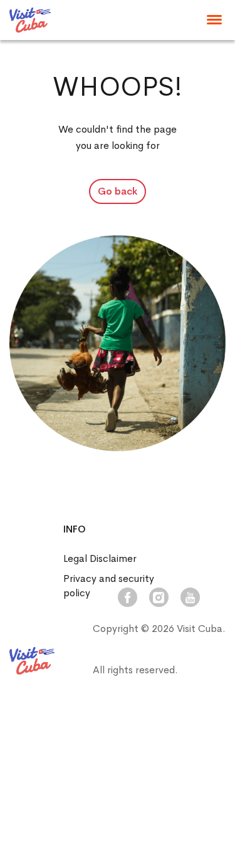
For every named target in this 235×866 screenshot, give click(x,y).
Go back (117, 191)
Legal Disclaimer (100, 558)
